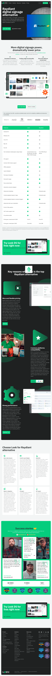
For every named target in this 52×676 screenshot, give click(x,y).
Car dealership (17, 654)
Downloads (29, 642)
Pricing (27, 3)
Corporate (16, 637)
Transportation (17, 645)
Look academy (29, 637)
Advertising (17, 642)
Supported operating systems (31, 652)
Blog (27, 639)
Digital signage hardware (7, 642)
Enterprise (16, 660)
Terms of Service (24, 671)
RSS (27, 646)
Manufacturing (17, 649)
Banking (16, 636)
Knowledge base (30, 636)
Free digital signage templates (6, 640)
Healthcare (17, 639)
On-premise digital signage (7, 643)
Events (16, 646)
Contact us (6, 432)
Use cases (29, 634)
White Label (4, 651)
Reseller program (5, 649)
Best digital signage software (30, 649)
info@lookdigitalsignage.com (43, 639)
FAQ (27, 633)
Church (16, 657)
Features (4, 634)
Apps (3, 637)
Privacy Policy (17, 671)
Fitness (16, 640)
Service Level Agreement (33, 671)
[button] (10, 3)
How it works (5, 633)
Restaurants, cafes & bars (19, 651)
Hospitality (17, 634)
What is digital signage (31, 640)
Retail (16, 633)
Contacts (4, 652)
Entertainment (17, 653)
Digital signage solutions (19, 659)
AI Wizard (4, 636)
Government (17, 656)
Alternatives (29, 643)
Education (16, 643)
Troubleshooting (30, 645)
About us (4, 648)
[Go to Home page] (4, 3)
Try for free (6, 28)
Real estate (17, 648)
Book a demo (31, 106)
